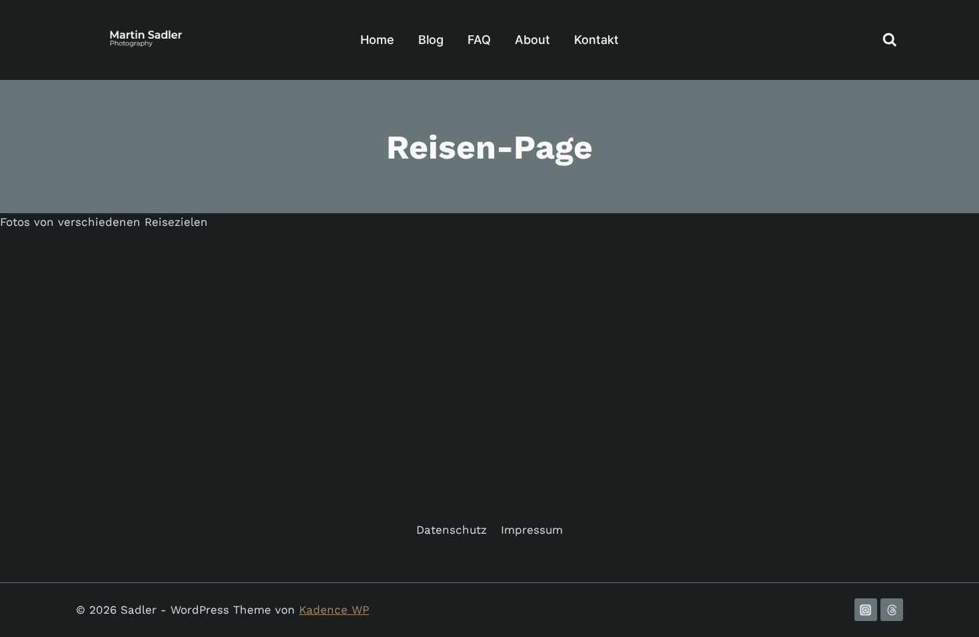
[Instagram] (865, 609)
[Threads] (891, 609)
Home (377, 40)
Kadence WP (334, 609)
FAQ (479, 40)
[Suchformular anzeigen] (889, 40)
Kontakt (596, 40)
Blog (431, 40)
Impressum (532, 529)
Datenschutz (451, 529)
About (532, 40)
